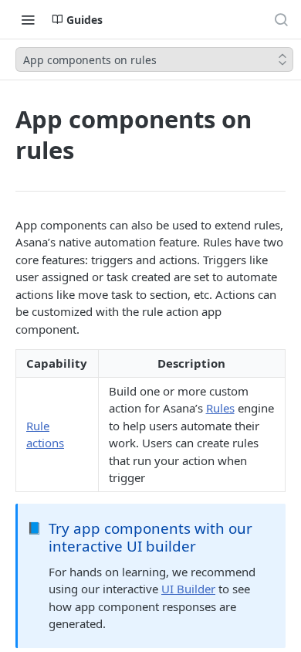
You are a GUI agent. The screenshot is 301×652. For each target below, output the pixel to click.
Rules (220, 408)
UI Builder (188, 588)
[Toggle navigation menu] (27, 19)
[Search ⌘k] (281, 19)
